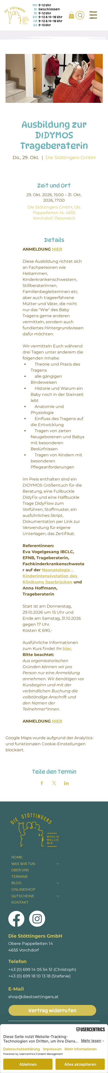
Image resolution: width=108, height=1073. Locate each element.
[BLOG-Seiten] (58, 883)
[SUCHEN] (80, 15)
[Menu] (93, 15)
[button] (71, 15)
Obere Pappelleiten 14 (30, 943)
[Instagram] (37, 919)
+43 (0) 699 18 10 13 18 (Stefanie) (39, 975)
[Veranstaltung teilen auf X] (54, 783)
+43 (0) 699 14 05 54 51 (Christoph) (42, 969)
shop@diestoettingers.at (33, 996)
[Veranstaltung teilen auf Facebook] (41, 783)
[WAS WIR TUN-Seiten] (58, 863)
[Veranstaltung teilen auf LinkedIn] (66, 783)
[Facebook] (16, 919)
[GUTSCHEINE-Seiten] (58, 896)
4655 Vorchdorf (23, 949)
